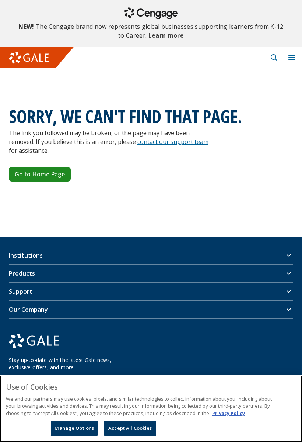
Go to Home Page (40, 174)
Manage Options (74, 428)
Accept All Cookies (130, 428)
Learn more (166, 35)
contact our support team (172, 142)
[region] (151, 408)
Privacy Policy (228, 413)
